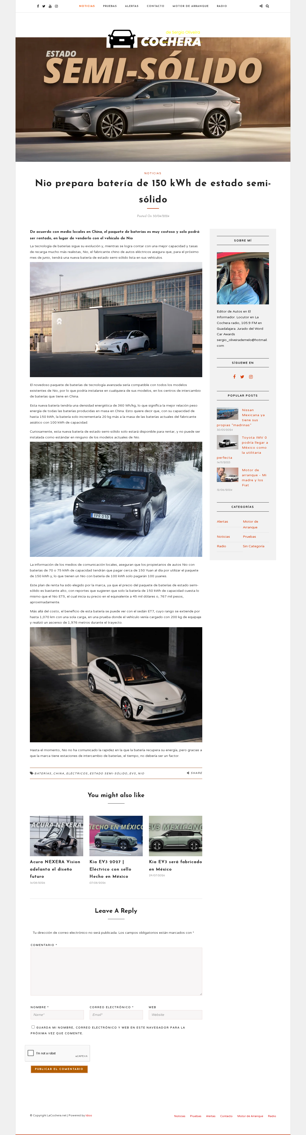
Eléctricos (77, 773)
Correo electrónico (112, 1007)
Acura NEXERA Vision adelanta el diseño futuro (55, 869)
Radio (222, 6)
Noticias (87, 6)
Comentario (44, 945)
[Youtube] (50, 6)
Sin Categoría (253, 546)
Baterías (42, 773)
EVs (132, 773)
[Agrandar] (196, 268)
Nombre (40, 1007)
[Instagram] (56, 6)
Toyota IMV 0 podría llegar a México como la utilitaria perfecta (242, 448)
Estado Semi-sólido (108, 773)
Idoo (89, 1115)
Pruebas (110, 6)
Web (152, 1007)
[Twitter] (242, 377)
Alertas (132, 6)
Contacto (155, 6)
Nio (141, 773)
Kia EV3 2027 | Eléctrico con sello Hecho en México (110, 869)
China (58, 773)
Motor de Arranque (191, 6)
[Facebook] (234, 377)
